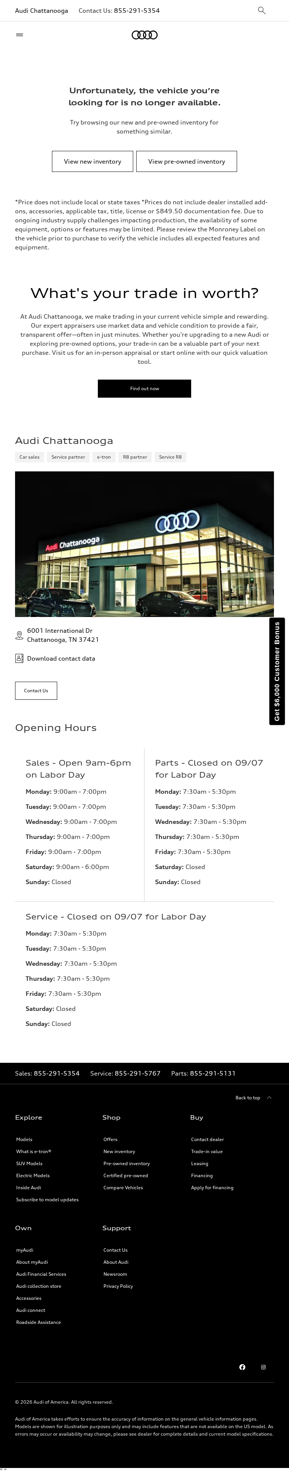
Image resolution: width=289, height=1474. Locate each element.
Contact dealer (207, 1139)
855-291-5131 (213, 1073)
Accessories (28, 1298)
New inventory (119, 1151)
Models (24, 1139)
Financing (202, 1175)
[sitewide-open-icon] (261, 11)
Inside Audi (28, 1187)
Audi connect (30, 1310)
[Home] (145, 35)
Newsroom (115, 1274)
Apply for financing (212, 1187)
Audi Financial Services (41, 1274)
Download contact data (61, 658)
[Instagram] (263, 1367)
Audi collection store (38, 1286)
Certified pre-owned (125, 1175)
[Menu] (21, 35)
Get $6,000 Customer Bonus (277, 671)
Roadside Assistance (38, 1322)
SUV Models (29, 1163)
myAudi (24, 1250)
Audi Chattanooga (41, 10)
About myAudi (32, 1262)
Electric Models (33, 1175)
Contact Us (115, 1250)
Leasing (199, 1163)
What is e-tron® (33, 1151)
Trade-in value (207, 1151)
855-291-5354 (137, 10)
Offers (110, 1139)
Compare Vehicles (123, 1187)
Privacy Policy (118, 1286)
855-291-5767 (138, 1073)
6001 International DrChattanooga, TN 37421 (63, 635)
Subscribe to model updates (47, 1199)
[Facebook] (242, 1367)
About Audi (115, 1262)
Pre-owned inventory (126, 1163)
